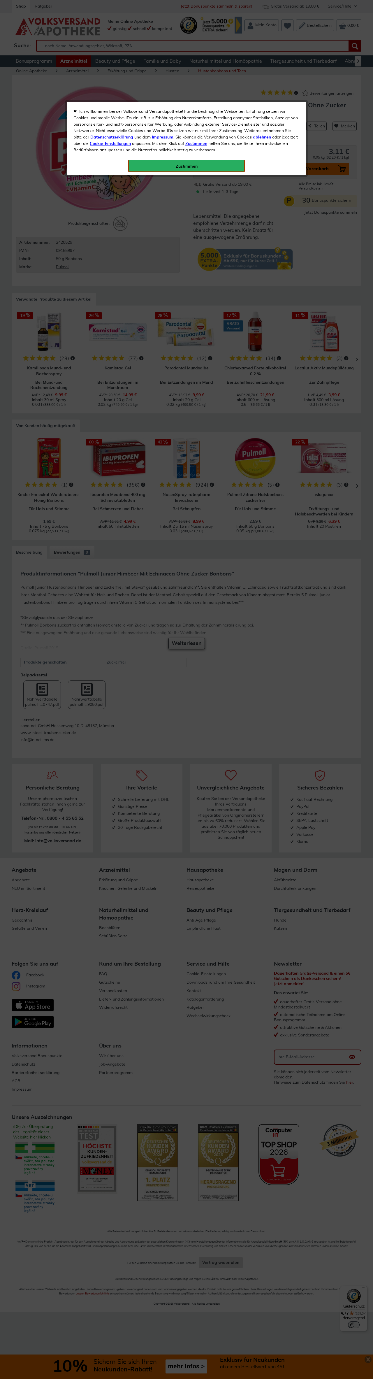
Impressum (162, 137)
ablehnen (262, 137)
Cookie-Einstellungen (110, 144)
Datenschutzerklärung (111, 137)
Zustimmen (196, 144)
